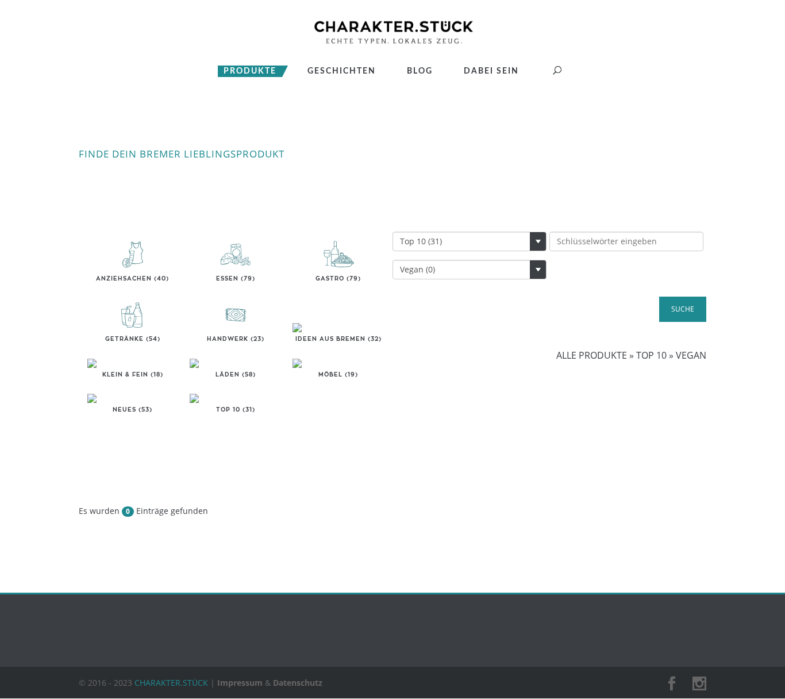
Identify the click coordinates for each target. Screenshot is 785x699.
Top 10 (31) (235, 410)
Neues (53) (132, 410)
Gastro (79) (338, 279)
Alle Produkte (591, 355)
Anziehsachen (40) (132, 279)
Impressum (240, 682)
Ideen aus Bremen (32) (338, 339)
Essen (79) (235, 279)
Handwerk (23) (235, 339)
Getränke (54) (132, 339)
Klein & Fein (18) (132, 375)
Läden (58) (236, 375)
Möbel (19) (338, 375)
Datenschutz (297, 682)
